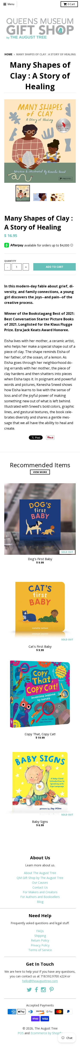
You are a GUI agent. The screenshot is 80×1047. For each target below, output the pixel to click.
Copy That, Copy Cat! (40, 734)
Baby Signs (40, 822)
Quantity (10, 260)
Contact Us (40, 887)
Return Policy (40, 940)
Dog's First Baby (40, 559)
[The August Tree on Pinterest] (51, 990)
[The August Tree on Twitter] (29, 990)
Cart (71, 4)
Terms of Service (40, 950)
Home (8, 54)
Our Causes (40, 882)
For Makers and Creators (40, 892)
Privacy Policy (40, 945)
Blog (40, 902)
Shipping (40, 936)
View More (40, 472)
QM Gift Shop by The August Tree (40, 878)
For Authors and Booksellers (40, 897)
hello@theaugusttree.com (40, 981)
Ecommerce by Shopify (46, 1033)
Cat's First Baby (40, 646)
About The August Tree (40, 873)
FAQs (40, 931)
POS (21, 1033)
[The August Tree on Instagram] (44, 990)
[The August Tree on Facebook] (36, 990)
